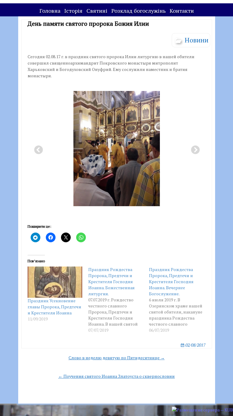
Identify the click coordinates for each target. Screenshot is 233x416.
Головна (49, 10)
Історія (73, 10)
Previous (37, 148)
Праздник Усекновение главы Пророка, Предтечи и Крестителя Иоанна (54, 307)
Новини (196, 39)
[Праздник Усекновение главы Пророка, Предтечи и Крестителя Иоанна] (55, 282)
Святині (96, 10)
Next (194, 148)
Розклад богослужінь (138, 10)
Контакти (182, 10)
